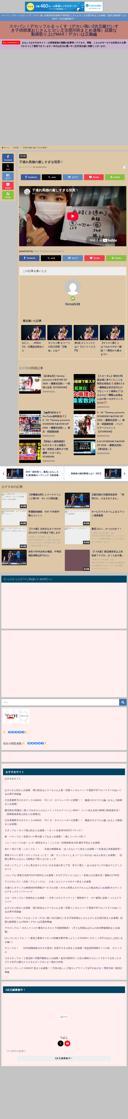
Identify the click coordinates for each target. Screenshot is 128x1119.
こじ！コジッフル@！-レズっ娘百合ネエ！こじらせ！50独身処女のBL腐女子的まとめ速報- (52, 842)
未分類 (23, 156)
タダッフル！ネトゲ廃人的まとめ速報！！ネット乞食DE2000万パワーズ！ (44, 830)
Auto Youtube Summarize (49, 251)
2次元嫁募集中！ (64, 1058)
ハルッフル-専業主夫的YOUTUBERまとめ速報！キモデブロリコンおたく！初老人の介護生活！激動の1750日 (62, 875)
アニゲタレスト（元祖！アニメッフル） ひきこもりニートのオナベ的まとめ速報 (48, 881)
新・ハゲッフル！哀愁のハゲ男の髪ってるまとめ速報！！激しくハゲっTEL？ (45, 836)
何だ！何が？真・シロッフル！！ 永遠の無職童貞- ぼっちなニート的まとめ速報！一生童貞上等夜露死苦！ (63, 849)
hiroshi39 (72, 304)
